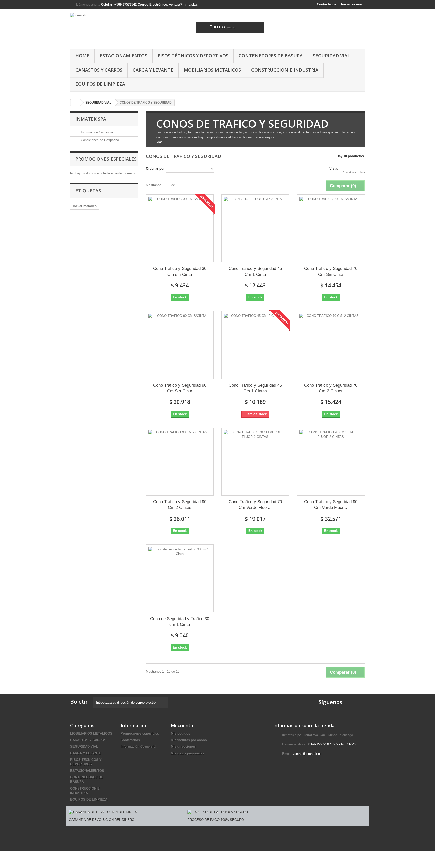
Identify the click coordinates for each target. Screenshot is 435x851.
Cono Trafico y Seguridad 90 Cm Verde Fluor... (330, 504)
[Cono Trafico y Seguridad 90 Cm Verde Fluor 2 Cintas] (330, 461)
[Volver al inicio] (75, 102)
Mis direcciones (183, 746)
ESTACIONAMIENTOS (123, 56)
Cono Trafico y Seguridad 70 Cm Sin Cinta (330, 271)
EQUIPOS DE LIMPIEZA (100, 84)
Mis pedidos (180, 733)
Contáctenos (326, 4)
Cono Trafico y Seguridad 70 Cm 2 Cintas (330, 388)
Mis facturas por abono (189, 740)
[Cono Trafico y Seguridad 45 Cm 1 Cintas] (255, 345)
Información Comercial (97, 132)
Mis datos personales (187, 753)
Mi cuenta (182, 725)
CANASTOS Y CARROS (98, 70)
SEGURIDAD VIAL (331, 56)
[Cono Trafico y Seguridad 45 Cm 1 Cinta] (255, 228)
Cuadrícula (349, 172)
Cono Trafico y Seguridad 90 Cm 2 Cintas (179, 504)
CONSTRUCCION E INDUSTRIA (284, 70)
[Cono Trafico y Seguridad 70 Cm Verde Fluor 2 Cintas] (255, 461)
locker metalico (85, 206)
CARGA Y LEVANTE (153, 70)
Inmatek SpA (90, 119)
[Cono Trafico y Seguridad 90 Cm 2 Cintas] (179, 461)
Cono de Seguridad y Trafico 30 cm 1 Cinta (179, 621)
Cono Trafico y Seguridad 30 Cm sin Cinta (179, 271)
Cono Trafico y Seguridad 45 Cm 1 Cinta (255, 271)
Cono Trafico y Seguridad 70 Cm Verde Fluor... (255, 504)
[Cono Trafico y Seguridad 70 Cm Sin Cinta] (330, 228)
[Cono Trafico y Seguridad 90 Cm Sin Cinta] (179, 345)
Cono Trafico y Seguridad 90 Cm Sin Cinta (179, 388)
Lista (362, 172)
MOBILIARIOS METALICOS (212, 70)
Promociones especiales (106, 159)
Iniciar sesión (351, 4)
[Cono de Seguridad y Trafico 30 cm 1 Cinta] (179, 578)
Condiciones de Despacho (99, 140)
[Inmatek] (116, 27)
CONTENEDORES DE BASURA (271, 56)
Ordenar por (155, 169)
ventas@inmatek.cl (307, 754)
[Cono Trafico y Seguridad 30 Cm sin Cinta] (179, 228)
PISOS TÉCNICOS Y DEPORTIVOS (193, 56)
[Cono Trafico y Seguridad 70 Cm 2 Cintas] (330, 345)
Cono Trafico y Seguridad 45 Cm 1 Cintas (255, 388)
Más (159, 142)
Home (82, 56)
